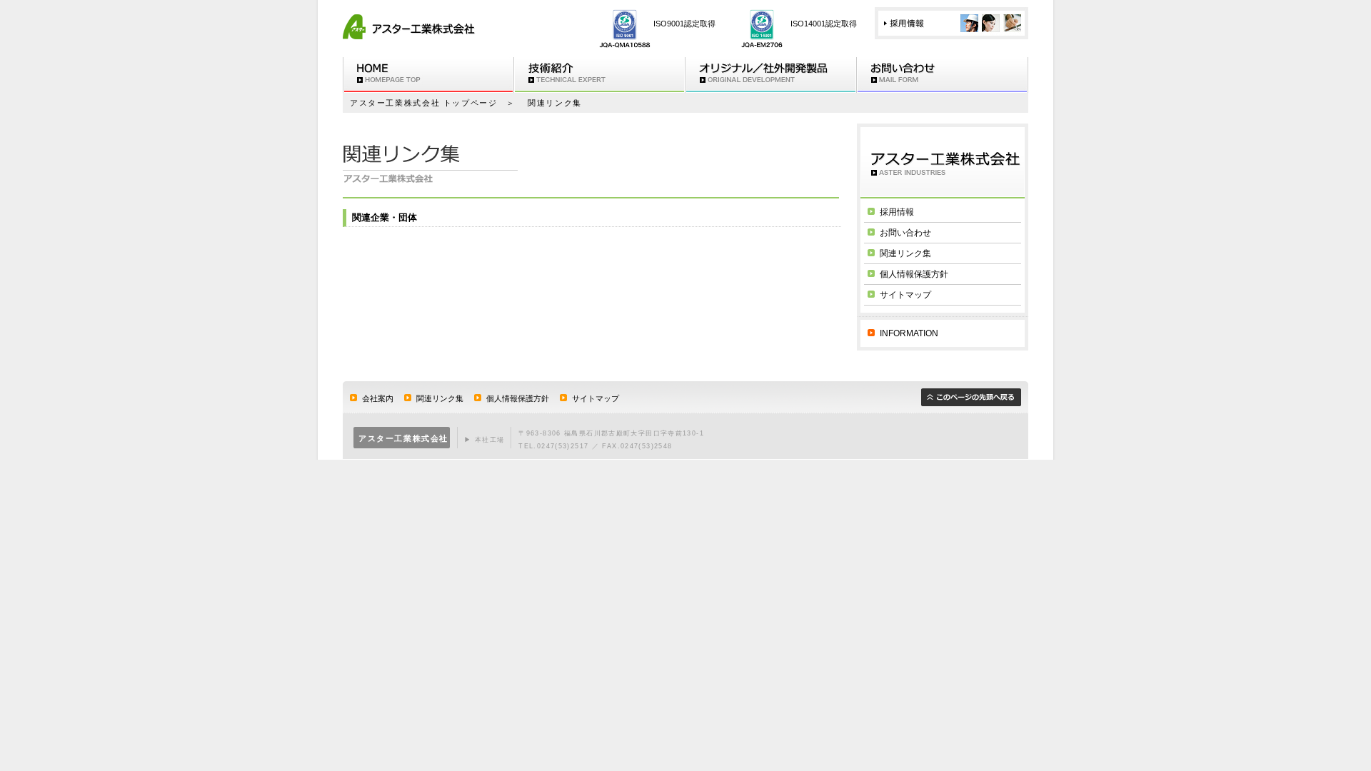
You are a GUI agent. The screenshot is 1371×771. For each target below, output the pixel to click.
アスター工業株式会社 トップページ (424, 103)
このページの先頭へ (971, 397)
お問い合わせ (942, 75)
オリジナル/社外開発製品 (771, 75)
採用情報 (951, 23)
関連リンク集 (905, 253)
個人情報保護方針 (914, 274)
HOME (428, 75)
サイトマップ (905, 295)
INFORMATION (909, 333)
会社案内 (377, 398)
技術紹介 (600, 75)
